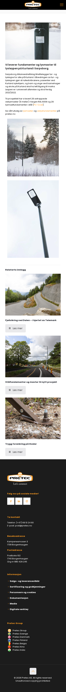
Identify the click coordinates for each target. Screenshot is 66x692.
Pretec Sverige (20, 633)
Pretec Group (19, 630)
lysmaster (28, 110)
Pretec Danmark (21, 636)
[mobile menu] (61, 5)
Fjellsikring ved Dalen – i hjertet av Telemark (30, 320)
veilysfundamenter (47, 110)
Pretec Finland (19, 640)
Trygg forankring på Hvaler (21, 443)
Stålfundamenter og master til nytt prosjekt (31, 382)
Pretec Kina (18, 646)
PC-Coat (38, 104)
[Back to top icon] (33, 671)
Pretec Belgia (19, 643)
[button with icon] (10, 501)
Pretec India (18, 649)
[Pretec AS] (33, 5)
